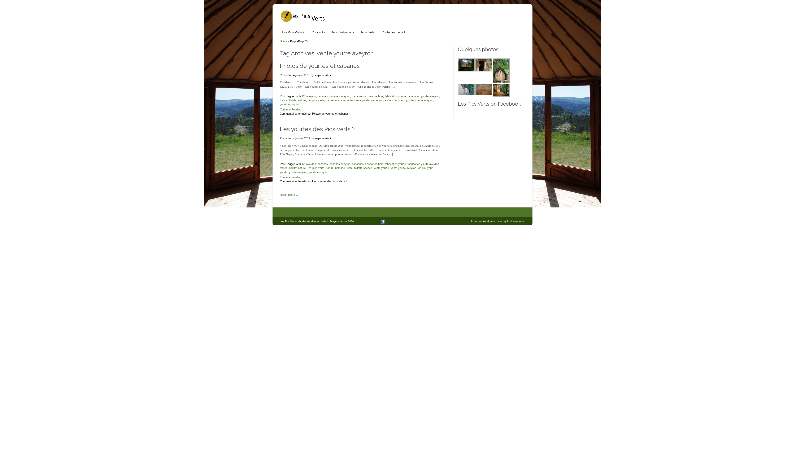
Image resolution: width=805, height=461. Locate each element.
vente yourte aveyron (384, 100)
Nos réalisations (343, 32)
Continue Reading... (292, 109)
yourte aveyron (424, 100)
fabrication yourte (395, 96)
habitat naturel (297, 100)
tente (350, 100)
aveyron (311, 96)
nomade (340, 100)
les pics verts (316, 100)
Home (283, 41)
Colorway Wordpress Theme (487, 221)
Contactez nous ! (393, 32)
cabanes (323, 96)
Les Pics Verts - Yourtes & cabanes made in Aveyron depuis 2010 (317, 221)
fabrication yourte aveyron (423, 96)
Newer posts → (289, 194)
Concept (318, 32)
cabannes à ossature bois (367, 96)
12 (303, 96)
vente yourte (361, 100)
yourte (410, 100)
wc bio (422, 168)
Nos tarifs (367, 32)
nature (330, 100)
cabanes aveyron (340, 96)
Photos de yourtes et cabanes (320, 65)
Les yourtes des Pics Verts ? (317, 129)
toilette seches (363, 168)
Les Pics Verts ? (293, 32)
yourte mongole (289, 104)
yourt (401, 100)
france (283, 100)
